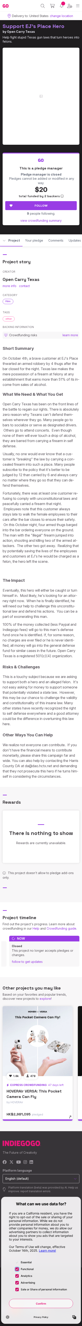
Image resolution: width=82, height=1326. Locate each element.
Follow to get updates (27, 962)
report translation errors (35, 1191)
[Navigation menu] (77, 5)
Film (7, 301)
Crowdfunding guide (61, 928)
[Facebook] (5, 1162)
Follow (41, 205)
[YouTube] (18, 1162)
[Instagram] (25, 1162)
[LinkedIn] (31, 1162)
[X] (11, 1162)
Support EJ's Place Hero (33, 26)
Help (36, 928)
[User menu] (69, 6)
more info (9, 286)
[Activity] (61, 5)
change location (61, 16)
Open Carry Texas (21, 31)
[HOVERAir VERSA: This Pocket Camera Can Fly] (38, 1041)
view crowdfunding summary (41, 220)
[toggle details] (72, 1118)
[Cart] (52, 6)
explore (45, 998)
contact (24, 286)
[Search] (42, 6)
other (8, 318)
